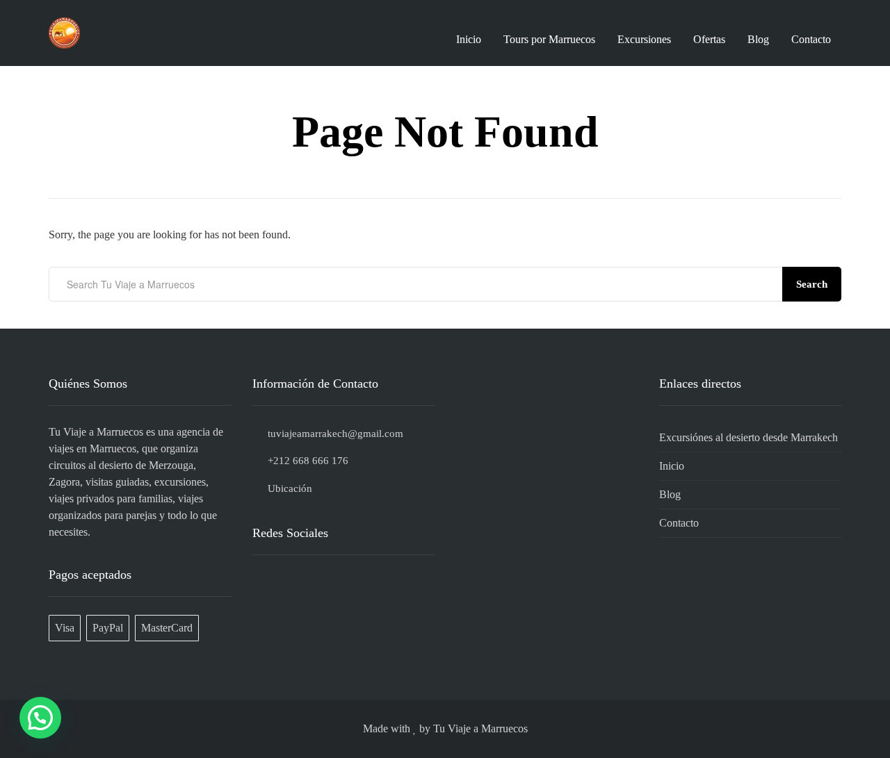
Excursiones (644, 39)
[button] (40, 718)
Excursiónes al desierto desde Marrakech (748, 437)
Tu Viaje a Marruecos (480, 728)
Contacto (811, 39)
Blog (758, 39)
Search (811, 284)
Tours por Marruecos (549, 39)
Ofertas (709, 39)
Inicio (468, 39)
